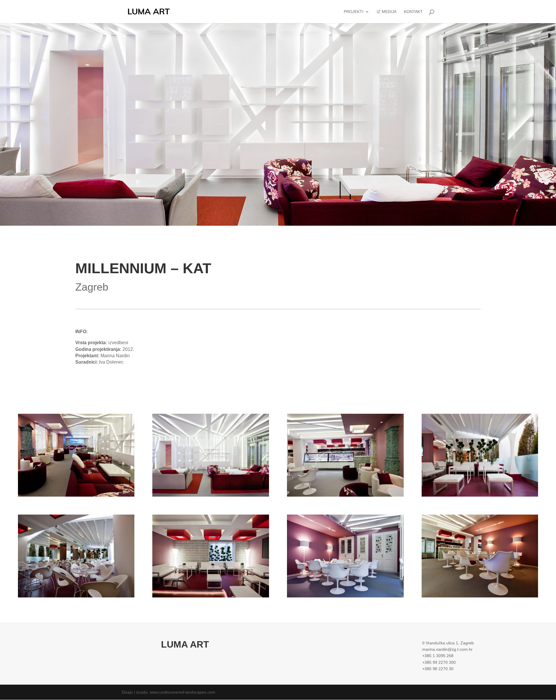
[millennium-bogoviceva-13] (210, 496)
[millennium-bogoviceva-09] (480, 496)
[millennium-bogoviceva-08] (76, 597)
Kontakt (413, 12)
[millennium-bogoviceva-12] (345, 496)
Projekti (353, 12)
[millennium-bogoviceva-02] (76, 496)
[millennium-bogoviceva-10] (480, 597)
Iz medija (386, 12)
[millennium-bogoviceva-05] (345, 597)
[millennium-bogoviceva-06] (210, 597)
